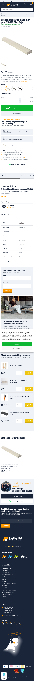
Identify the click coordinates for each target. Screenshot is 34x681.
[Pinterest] (15, 623)
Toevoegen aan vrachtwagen (18, 108)
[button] (4, 676)
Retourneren (5, 581)
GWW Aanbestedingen (7, 574)
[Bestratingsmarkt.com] (4, 556)
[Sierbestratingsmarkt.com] (16, 556)
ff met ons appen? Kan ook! (18, 164)
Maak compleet (17, 113)
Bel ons (25, 5)
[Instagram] (7, 623)
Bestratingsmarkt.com (18, 676)
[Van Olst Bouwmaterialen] (24, 556)
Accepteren (17, 344)
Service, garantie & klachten (9, 583)
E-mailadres (6, 283)
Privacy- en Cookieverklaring (9, 590)
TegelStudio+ (5, 570)
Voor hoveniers (6, 572)
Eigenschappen (21, 176)
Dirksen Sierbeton (7, 132)
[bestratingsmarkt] (17, 539)
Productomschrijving (7, 176)
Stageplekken (5, 588)
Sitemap (24, 676)
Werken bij (4, 585)
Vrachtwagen (31, 4)
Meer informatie (17, 139)
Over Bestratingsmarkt (8, 594)
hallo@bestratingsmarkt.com (11, 615)
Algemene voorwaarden (8, 592)
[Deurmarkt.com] (10, 556)
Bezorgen (4, 579)
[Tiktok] (19, 623)
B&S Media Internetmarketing (20, 677)
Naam (4, 275)
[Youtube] (11, 623)
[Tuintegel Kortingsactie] (18, 459)
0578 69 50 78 (18, 496)
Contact (4, 596)
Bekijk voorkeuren (17, 348)
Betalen (4, 577)
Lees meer (24, 81)
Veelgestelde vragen (7, 568)
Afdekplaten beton (7, 14)
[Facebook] (3, 623)
